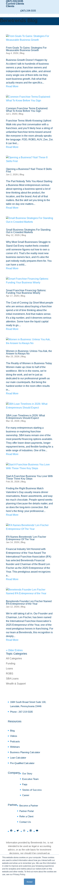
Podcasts (15, 741)
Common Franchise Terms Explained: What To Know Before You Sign (27, 109)
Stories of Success (32, 790)
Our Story (27, 773)
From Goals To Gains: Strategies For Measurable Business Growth (26, 49)
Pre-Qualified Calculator (22, 763)
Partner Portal (26, 811)
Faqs (24, 784)
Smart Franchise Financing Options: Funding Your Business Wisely (26, 291)
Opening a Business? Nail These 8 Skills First (29, 170)
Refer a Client (26, 816)
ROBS (9, 673)
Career (25, 795)
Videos (13, 736)
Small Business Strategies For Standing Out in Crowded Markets (28, 231)
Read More (12, 86)
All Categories (14, 658)
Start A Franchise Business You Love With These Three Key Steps (29, 477)
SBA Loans (12, 678)
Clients (10, 6)
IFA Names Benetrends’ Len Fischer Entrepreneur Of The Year (26, 538)
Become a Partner (28, 805)
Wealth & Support (16, 683)
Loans (9, 668)
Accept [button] (29, 881)
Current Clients (15, 3)
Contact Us (25, 822)
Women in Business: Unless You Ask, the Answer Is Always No (29, 352)
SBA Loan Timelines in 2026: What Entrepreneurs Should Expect (25, 416)
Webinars (15, 746)
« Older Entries (14, 650)
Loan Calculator (18, 757)
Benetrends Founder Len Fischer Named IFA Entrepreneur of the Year (29, 602)
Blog (22, 53)
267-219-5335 (26, 711)
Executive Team (30, 779)
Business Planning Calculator (25, 752)
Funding (10, 663)
